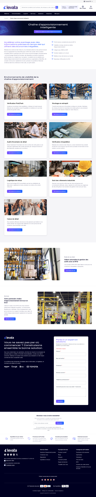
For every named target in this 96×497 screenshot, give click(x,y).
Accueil (6, 18)
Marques (60, 457)
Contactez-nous (10, 465)
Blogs (59, 454)
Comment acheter (62, 459)
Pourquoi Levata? (62, 452)
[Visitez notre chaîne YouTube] (14, 455)
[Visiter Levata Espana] (48, 480)
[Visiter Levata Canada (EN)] (45, 480)
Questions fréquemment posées (48, 452)
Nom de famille (60, 358)
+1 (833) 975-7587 (73, 6)
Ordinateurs (79, 457)
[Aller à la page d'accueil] (10, 7)
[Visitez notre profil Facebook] (5, 455)
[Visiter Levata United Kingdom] (54, 480)
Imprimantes (79, 454)
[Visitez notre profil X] (17, 455)
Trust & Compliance (59, 490)
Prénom (58, 351)
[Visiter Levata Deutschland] (51, 480)
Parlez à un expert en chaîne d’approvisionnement (48, 31)
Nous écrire (71, 7)
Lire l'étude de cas (70, 270)
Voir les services (10, 318)
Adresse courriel (60, 372)
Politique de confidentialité (48, 490)
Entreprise (59, 365)
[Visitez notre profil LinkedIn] (11, 455)
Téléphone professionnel (63, 379)
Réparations (43, 457)
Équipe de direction (62, 462)
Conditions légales (37, 490)
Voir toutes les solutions (15, 114)
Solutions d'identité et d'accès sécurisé (83, 467)
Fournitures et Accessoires (82, 452)
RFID (77, 462)
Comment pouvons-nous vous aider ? (68, 386)
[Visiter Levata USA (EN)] (42, 480)
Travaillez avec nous (63, 464)
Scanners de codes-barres (82, 464)
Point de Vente (79, 459)
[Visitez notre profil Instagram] (8, 455)
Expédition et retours (45, 459)
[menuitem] (6, 14)
